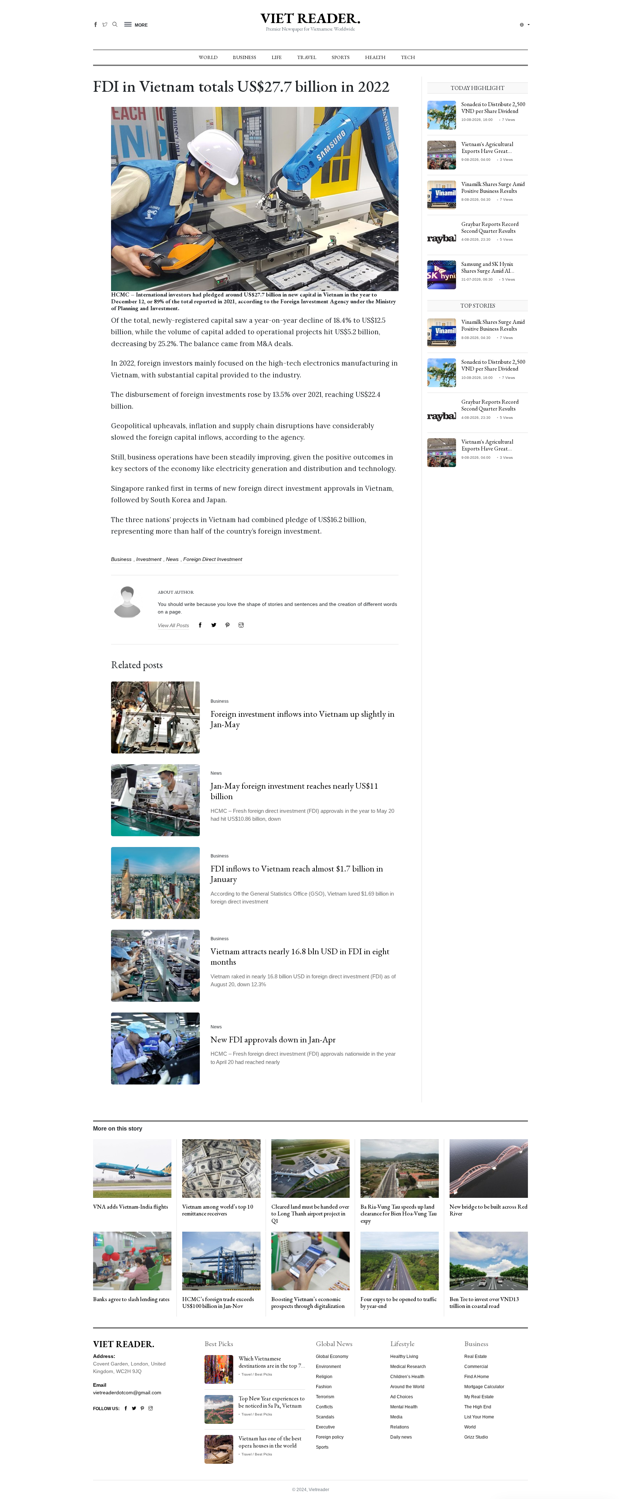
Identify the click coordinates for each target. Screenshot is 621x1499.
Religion (324, 1376)
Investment (148, 559)
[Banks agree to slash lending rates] (132, 1260)
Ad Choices (401, 1396)
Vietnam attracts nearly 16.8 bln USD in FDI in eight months (300, 956)
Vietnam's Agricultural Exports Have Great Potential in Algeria (487, 151)
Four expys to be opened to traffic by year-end (398, 1302)
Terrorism (325, 1396)
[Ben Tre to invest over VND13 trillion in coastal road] (489, 1260)
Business (244, 57)
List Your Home (479, 1416)
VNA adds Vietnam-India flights (130, 1207)
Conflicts (324, 1406)
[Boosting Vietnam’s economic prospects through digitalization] (310, 1260)
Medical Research (408, 1366)
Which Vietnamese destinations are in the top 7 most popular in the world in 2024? (271, 1369)
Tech (408, 57)
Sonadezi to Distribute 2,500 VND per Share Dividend (493, 107)
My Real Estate (479, 1396)
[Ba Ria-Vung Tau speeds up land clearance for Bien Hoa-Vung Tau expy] (399, 1168)
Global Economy (332, 1356)
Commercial (476, 1366)
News (172, 559)
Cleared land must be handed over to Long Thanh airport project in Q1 (310, 1213)
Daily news (401, 1437)
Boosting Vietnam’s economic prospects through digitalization (308, 1302)
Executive (325, 1427)
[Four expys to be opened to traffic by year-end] (399, 1260)
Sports (341, 57)
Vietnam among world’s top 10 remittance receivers (217, 1210)
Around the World (407, 1386)
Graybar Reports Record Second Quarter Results (490, 227)
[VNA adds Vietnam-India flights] (132, 1168)
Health (375, 57)
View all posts (173, 625)
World (208, 57)
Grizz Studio (476, 1437)
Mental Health (404, 1406)
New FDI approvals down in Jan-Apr (273, 1039)
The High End (477, 1406)
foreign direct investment (212, 559)
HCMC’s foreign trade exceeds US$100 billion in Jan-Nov (218, 1302)
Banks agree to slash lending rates (131, 1299)
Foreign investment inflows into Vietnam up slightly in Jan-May (303, 719)
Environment (328, 1366)
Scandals (325, 1416)
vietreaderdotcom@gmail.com (127, 1392)
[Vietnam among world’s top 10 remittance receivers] (221, 1168)
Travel (306, 57)
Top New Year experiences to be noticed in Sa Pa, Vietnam (272, 1402)
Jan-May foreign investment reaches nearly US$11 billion (294, 791)
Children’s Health (407, 1376)
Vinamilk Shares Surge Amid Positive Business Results (493, 187)
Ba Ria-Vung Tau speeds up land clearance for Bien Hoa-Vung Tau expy (398, 1213)
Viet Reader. (310, 18)
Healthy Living (404, 1356)
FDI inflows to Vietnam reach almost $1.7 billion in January (297, 873)
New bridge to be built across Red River (489, 1210)
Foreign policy (330, 1437)
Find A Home (476, 1376)
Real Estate (475, 1356)
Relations (399, 1427)
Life (277, 57)
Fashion (324, 1386)
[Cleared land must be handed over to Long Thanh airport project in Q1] (310, 1168)
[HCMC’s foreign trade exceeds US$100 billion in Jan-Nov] (221, 1260)
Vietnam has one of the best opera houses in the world (270, 1442)
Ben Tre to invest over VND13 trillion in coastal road (484, 1302)
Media (396, 1416)
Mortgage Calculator (484, 1386)
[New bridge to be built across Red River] (489, 1168)
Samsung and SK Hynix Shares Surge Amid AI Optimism (487, 270)
